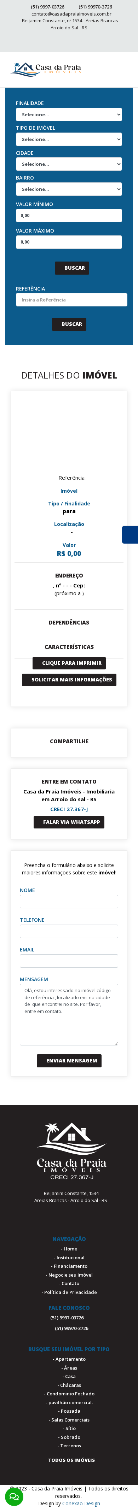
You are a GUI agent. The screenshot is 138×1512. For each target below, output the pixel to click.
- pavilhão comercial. (69, 1402)
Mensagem (34, 979)
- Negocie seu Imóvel (69, 1275)
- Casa (69, 1376)
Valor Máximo (35, 230)
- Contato (69, 1283)
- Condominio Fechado (69, 1393)
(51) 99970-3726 (95, 7)
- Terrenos (69, 1445)
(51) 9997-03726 (47, 7)
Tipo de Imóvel (35, 127)
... (51, 267)
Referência (30, 288)
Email (27, 949)
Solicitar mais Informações (71, 679)
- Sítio (69, 1428)
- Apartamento (69, 1359)
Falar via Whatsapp (71, 822)
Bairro (25, 177)
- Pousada (69, 1411)
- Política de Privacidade (69, 1292)
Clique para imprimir (71, 663)
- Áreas (69, 1368)
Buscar (74, 267)
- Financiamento (69, 1266)
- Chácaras (69, 1385)
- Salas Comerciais (69, 1420)
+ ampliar (69, 437)
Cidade (25, 153)
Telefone (32, 919)
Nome (27, 890)
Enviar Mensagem (71, 1060)
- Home (69, 1249)
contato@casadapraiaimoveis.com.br (71, 14)
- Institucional (69, 1257)
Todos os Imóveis (71, 1460)
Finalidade (30, 103)
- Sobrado (69, 1437)
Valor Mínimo (34, 204)
